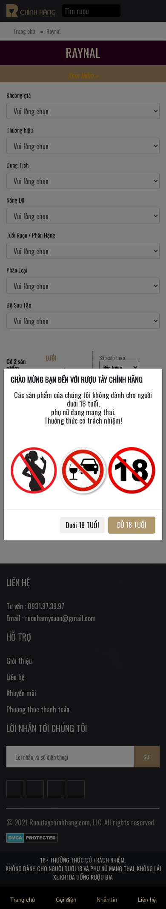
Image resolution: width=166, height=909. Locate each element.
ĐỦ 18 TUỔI (131, 525)
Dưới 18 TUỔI (82, 525)
